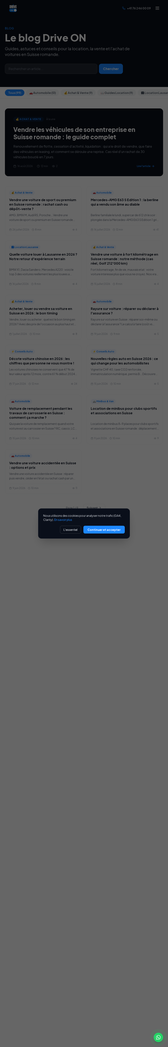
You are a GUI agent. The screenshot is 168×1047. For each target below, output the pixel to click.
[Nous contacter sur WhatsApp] (158, 1037)
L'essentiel (70, 529)
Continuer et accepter (104, 529)
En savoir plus (63, 519)
